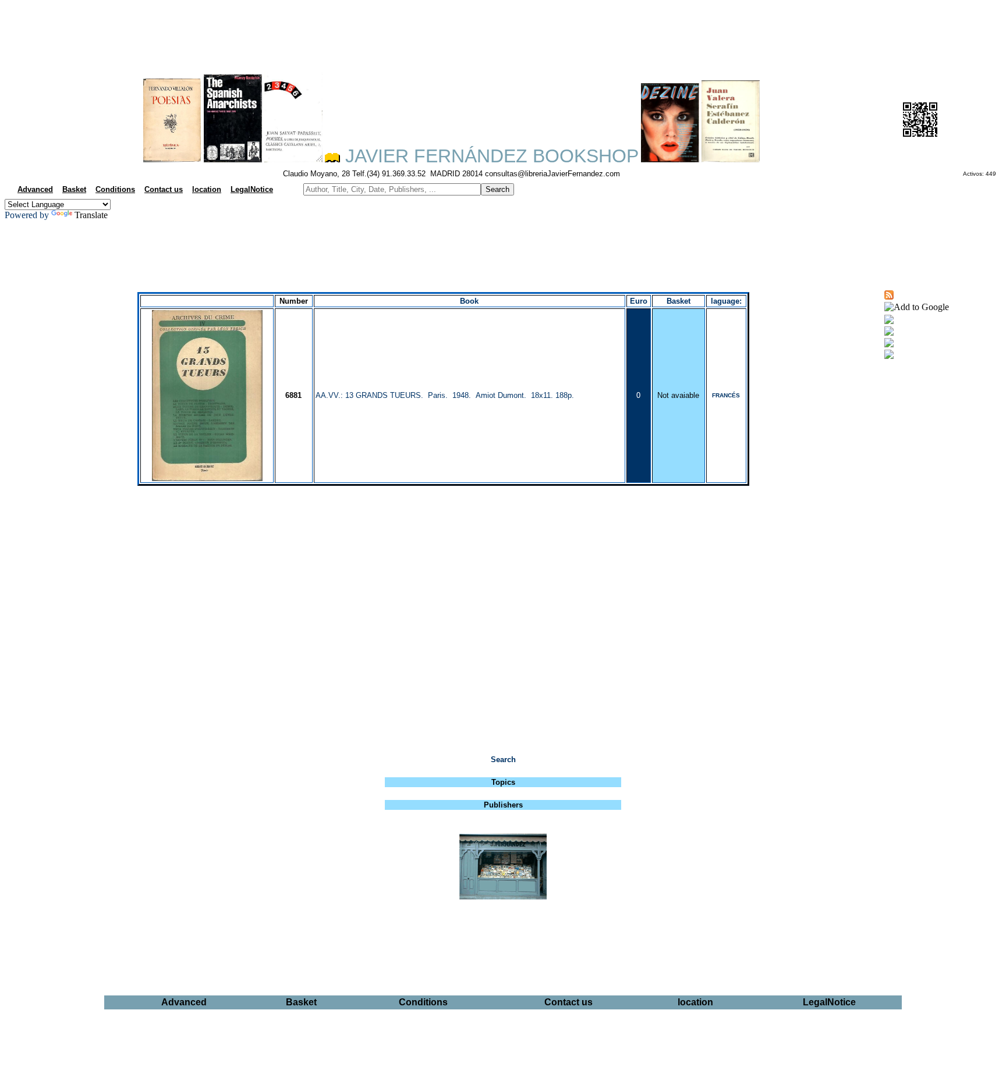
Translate (91, 215)
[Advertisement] (503, 32)
